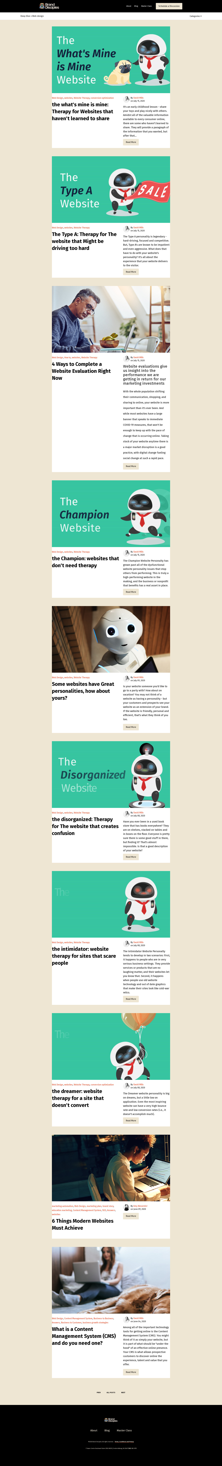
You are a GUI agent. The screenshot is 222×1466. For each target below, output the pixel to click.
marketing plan (94, 1206)
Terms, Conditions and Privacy (124, 1442)
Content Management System (87, 1210)
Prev (99, 1392)
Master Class (146, 6)
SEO (104, 1210)
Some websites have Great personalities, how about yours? (83, 691)
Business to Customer (71, 1322)
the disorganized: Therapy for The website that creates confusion (85, 826)
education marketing (62, 1210)
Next (123, 1392)
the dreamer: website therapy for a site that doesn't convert (78, 1098)
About (128, 6)
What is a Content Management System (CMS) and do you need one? (84, 1336)
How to (67, 357)
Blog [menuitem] (107, 1430)
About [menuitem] (93, 1430)
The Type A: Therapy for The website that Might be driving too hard (84, 241)
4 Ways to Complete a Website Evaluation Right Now (81, 371)
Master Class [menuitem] (124, 1430)
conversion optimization (102, 98)
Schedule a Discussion (169, 6)
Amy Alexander (140, 1206)
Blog (136, 6)
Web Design (57, 98)
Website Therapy (82, 98)
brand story (108, 1206)
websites (68, 98)
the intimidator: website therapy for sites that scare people (84, 956)
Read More (131, 142)
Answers (111, 1210)
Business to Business (103, 1318)
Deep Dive (25, 16)
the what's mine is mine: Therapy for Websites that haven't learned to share (82, 112)
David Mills (138, 98)
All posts (111, 1392)
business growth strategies (95, 1322)
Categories (195, 16)
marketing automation (62, 1206)
